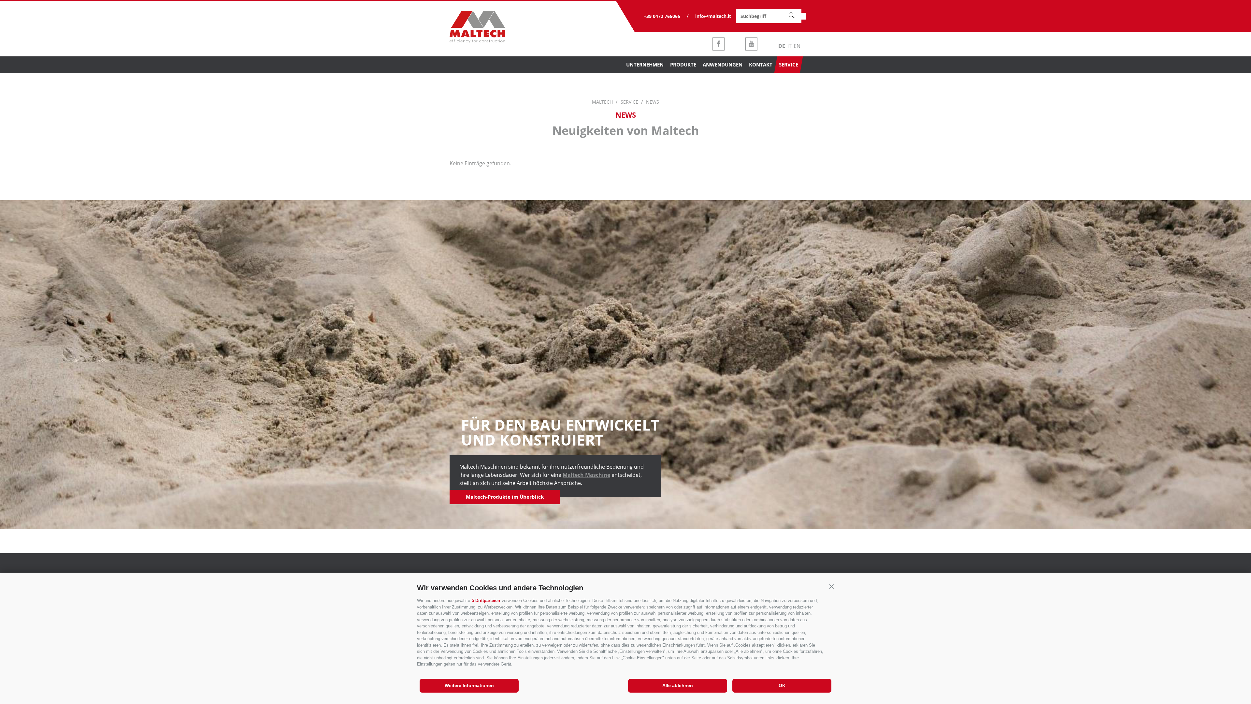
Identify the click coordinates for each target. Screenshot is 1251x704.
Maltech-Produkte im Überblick (505, 496)
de (781, 46)
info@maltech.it (713, 16)
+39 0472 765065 (662, 16)
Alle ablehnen (677, 685)
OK (782, 685)
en (797, 46)
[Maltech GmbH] (477, 41)
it (789, 46)
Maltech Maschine (586, 474)
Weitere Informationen (469, 685)
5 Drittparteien (486, 600)
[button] (831, 586)
